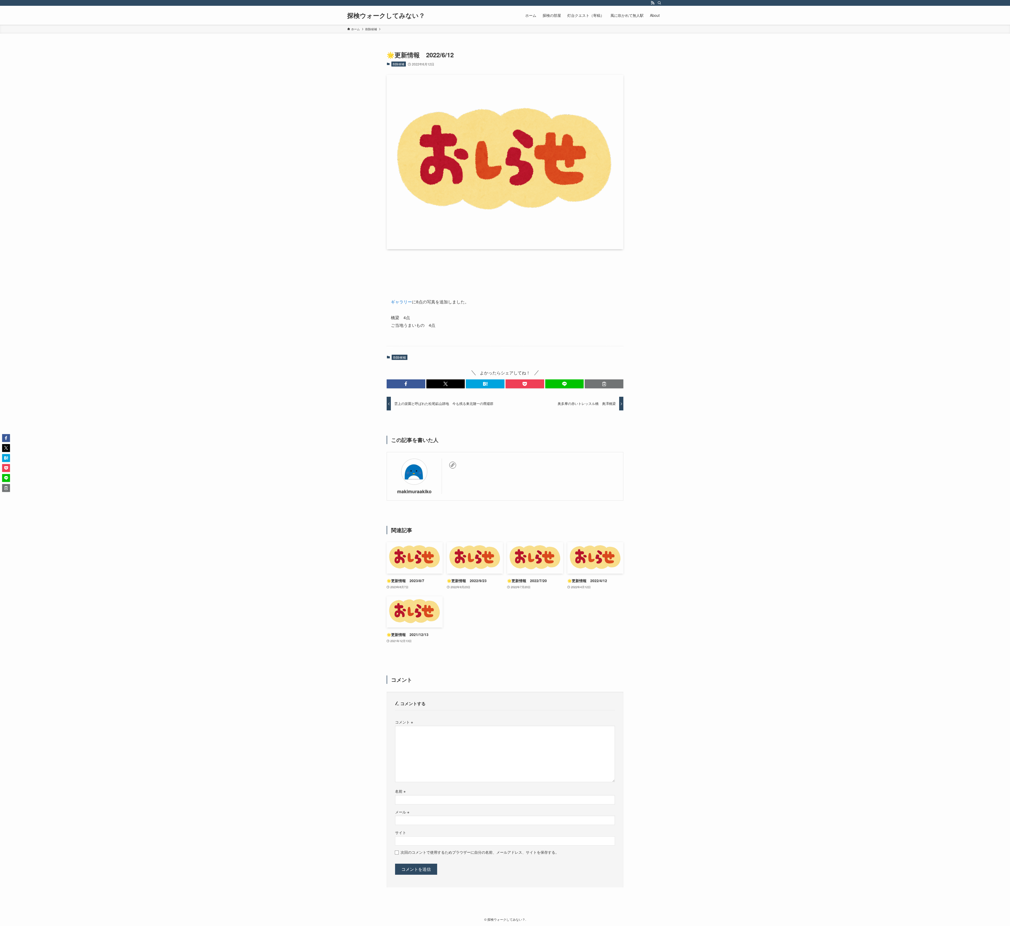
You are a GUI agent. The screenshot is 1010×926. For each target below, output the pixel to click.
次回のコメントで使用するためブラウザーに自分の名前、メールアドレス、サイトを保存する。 (480, 852)
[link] (452, 465)
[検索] (659, 3)
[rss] (652, 3)
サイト (400, 832)
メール (402, 812)
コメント (404, 722)
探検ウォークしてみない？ (386, 15)
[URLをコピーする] (604, 383)
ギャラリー (401, 302)
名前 (400, 791)
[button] (406, 383)
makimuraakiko (414, 491)
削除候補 (398, 64)
